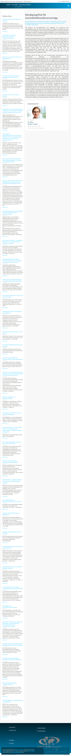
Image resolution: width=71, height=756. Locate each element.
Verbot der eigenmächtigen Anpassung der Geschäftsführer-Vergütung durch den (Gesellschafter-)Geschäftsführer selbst (12, 182)
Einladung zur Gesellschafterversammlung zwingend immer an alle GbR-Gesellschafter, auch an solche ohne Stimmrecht (12, 374)
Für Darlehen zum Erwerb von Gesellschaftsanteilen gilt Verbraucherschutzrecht (9, 36)
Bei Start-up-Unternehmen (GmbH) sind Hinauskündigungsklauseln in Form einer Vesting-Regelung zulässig (12, 160)
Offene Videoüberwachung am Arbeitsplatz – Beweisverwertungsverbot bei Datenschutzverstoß (12, 213)
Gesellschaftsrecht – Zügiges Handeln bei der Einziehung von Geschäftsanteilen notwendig (12, 481)
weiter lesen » (5, 31)
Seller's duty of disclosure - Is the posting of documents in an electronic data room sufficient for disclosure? (12, 242)
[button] (57, 751)
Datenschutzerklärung (16, 752)
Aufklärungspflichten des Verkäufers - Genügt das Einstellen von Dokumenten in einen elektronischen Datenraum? (12, 260)
